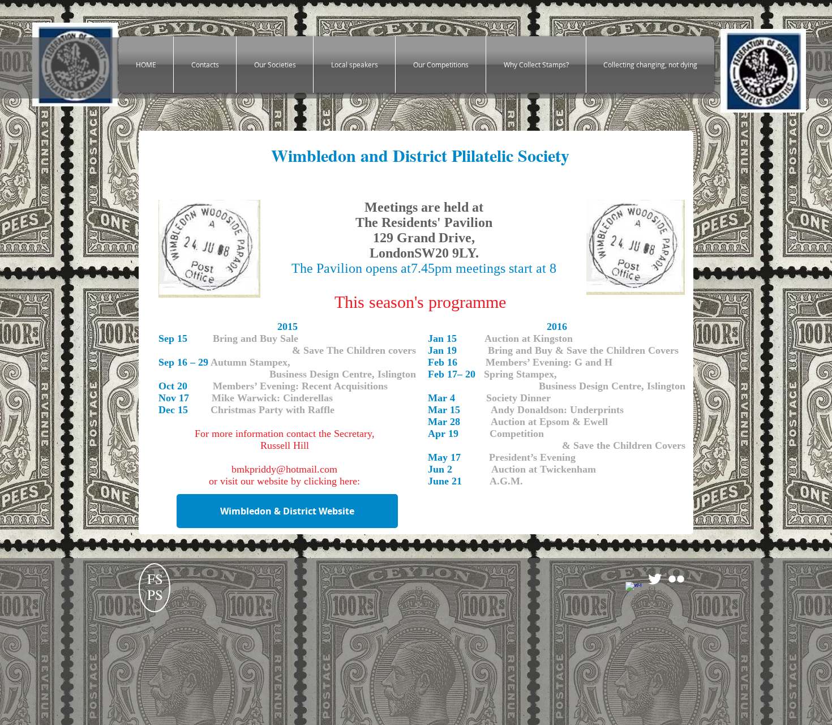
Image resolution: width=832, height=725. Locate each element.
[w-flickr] (676, 579)
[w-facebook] (633, 590)
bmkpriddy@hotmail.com (284, 469)
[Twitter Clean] (655, 579)
